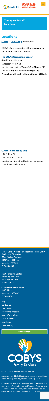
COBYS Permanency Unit (13, 288)
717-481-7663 (7, 296)
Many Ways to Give (10, 315)
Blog (3, 302)
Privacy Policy (7, 326)
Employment (7, 308)
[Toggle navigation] (43, 4)
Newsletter (6, 322)
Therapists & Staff (14, 20)
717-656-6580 (8, 266)
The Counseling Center (12, 274)
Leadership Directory (10, 312)
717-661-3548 (8, 283)
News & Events (8, 319)
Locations (9, 24)
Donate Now (24, 332)
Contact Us (6, 305)
